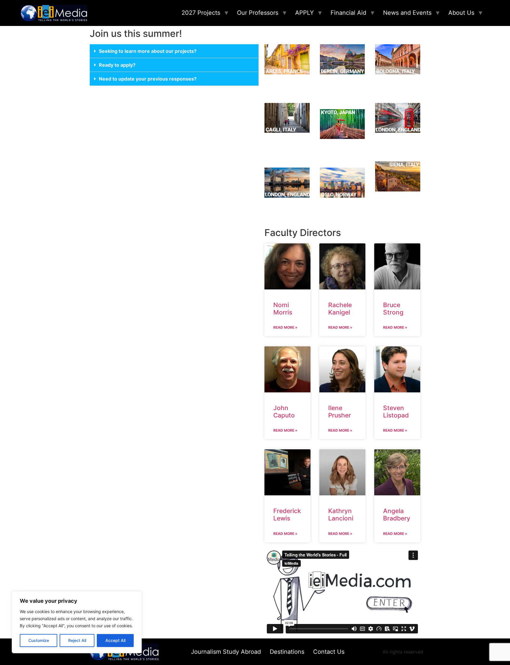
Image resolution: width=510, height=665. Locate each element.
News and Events (407, 12)
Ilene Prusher (339, 411)
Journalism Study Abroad (226, 651)
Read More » (285, 327)
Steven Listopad (396, 411)
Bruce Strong (393, 308)
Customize (38, 640)
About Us (461, 12)
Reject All (77, 640)
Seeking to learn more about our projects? (148, 51)
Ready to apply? (117, 65)
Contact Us (328, 651)
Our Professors (257, 12)
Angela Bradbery (396, 514)
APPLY (304, 12)
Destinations (287, 651)
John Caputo (284, 411)
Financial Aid (348, 12)
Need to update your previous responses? (148, 79)
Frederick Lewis (287, 514)
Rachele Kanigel (340, 308)
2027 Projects (201, 12)
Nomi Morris (282, 308)
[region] (77, 622)
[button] (174, 51)
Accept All (115, 640)
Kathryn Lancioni (340, 514)
